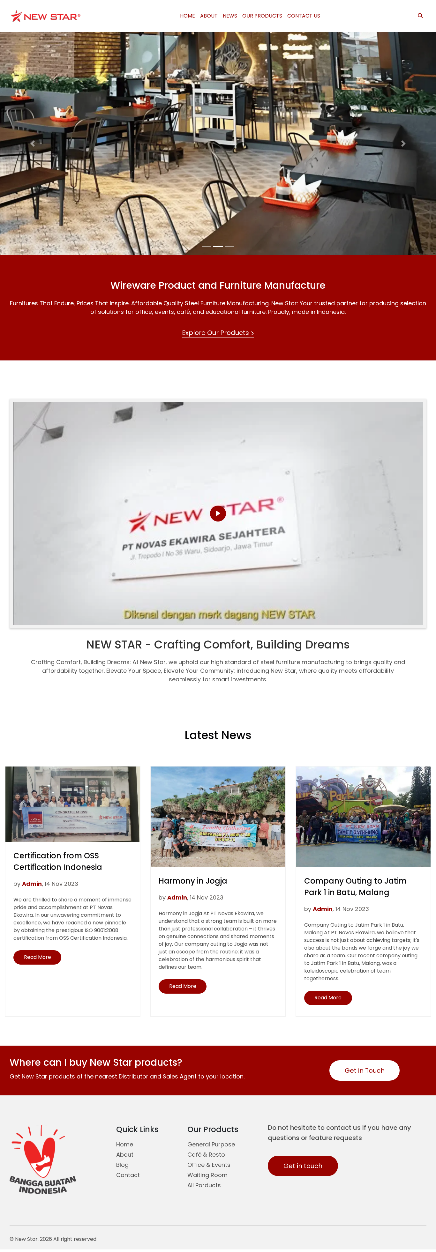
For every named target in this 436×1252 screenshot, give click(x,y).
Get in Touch (365, 1070)
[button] (32, 143)
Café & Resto (206, 1155)
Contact (128, 1175)
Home (124, 1144)
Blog (122, 1165)
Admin (32, 884)
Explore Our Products (216, 332)
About (124, 1155)
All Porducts (204, 1185)
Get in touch (302, 1165)
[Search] (420, 16)
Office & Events (208, 1165)
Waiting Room (207, 1175)
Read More (42, 959)
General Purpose (211, 1144)
